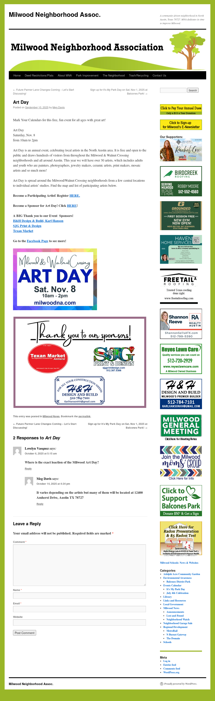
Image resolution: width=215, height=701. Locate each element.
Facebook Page (37, 240)
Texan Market (23, 230)
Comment (19, 542)
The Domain (173, 638)
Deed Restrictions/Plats (39, 75)
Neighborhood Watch (178, 619)
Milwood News (51, 416)
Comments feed (171, 668)
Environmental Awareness (177, 578)
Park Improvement (87, 75)
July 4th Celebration (177, 593)
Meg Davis (58, 107)
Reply (28, 468)
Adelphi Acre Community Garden (181, 574)
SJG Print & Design (27, 225)
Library (167, 597)
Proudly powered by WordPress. (180, 683)
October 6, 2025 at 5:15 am (41, 453)
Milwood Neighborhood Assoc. (55, 14)
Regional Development (175, 627)
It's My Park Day (175, 589)
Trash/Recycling (138, 75)
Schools (167, 642)
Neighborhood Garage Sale (177, 623)
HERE (72, 205)
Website (18, 617)
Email (17, 603)
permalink (84, 416)
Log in (166, 661)
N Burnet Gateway (176, 634)
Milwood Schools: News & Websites (179, 562)
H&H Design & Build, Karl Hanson (38, 220)
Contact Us (159, 75)
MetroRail (171, 631)
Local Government (173, 604)
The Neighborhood (114, 75)
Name (17, 590)
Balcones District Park (178, 581)
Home (17, 75)
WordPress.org (171, 672)
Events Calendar (172, 585)
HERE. (74, 195)
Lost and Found (175, 615)
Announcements (175, 612)
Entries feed (169, 665)
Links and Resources (174, 600)
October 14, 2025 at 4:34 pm (53, 484)
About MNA (65, 75)
